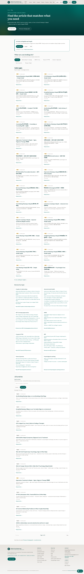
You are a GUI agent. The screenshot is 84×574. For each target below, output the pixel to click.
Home (9, 10)
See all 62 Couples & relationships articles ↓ (25, 306)
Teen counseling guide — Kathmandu (23, 365)
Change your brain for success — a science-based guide (55, 361)
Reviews (47, 2)
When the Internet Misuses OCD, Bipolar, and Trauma (54, 296)
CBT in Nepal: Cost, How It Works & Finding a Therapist (27, 314)
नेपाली (31, 46)
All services (39, 550)
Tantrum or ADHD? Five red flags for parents (53, 325)
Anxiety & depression (56, 59)
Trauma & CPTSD (46, 59)
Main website (67, 565)
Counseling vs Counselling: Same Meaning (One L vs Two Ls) (56, 301)
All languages (19, 46)
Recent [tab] (16, 387)
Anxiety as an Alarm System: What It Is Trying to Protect (55, 291)
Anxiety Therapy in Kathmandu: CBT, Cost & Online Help (27, 316)
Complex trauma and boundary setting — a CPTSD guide (27, 339)
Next (68, 535)
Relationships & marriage (27, 59)
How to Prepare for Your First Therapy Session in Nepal (27, 319)
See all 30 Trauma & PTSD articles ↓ (23, 350)
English (26, 46)
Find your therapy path (24, 28)
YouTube (66, 563)
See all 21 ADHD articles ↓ (49, 328)
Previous (17, 535)
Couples (38, 2)
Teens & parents (18, 63)
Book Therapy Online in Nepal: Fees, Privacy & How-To (26, 321)
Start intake (11, 559)
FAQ (53, 2)
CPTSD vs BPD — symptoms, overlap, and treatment (54, 347)
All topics (17, 59)
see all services (37, 540)
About (30, 2)
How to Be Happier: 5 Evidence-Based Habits (53, 297)
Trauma (42, 2)
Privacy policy (54, 556)
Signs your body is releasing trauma (23, 341)
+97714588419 (67, 553)
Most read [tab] (23, 387)
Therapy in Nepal (28, 63)
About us (53, 550)
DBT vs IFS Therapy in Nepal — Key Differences (53, 345)
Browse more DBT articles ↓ (50, 350)
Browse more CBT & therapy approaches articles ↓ (27, 328)
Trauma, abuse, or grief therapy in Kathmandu (25, 343)
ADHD (34, 2)
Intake (74, 2)
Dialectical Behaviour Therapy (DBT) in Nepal (53, 342)
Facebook (67, 562)
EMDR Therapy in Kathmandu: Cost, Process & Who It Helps (28, 338)
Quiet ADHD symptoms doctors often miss (53, 320)
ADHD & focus (37, 59)
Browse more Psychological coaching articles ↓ (54, 369)
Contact (52, 551)
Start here (26, 2)
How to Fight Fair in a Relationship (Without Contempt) (27, 297)
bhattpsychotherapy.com (72, 570)
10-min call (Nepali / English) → (20, 279)
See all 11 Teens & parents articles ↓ (23, 369)
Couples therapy (40, 553)
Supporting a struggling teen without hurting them (26, 366)
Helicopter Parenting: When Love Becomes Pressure (26, 358)
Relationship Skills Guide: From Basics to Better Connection (28, 291)
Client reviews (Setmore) (56, 558)
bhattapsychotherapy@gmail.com (72, 554)
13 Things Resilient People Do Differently (52, 299)
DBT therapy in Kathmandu (49, 344)
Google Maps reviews (55, 560)
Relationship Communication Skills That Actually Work (27, 296)
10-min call (12, 28)
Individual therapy (40, 551)
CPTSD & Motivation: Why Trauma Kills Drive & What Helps (27, 336)
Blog (51, 2)
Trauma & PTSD (40, 555)
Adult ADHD (39, 556)
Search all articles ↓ (28, 49)
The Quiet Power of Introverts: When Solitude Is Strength (55, 305)
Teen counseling (40, 558)
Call (69, 2)
